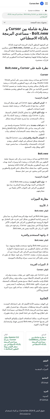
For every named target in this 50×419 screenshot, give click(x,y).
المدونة (45, 396)
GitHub (45, 400)
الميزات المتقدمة (41, 369)
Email (45, 382)
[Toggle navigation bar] (46, 3)
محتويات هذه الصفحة (39, 22)
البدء (46, 365)
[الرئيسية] (46, 10)
